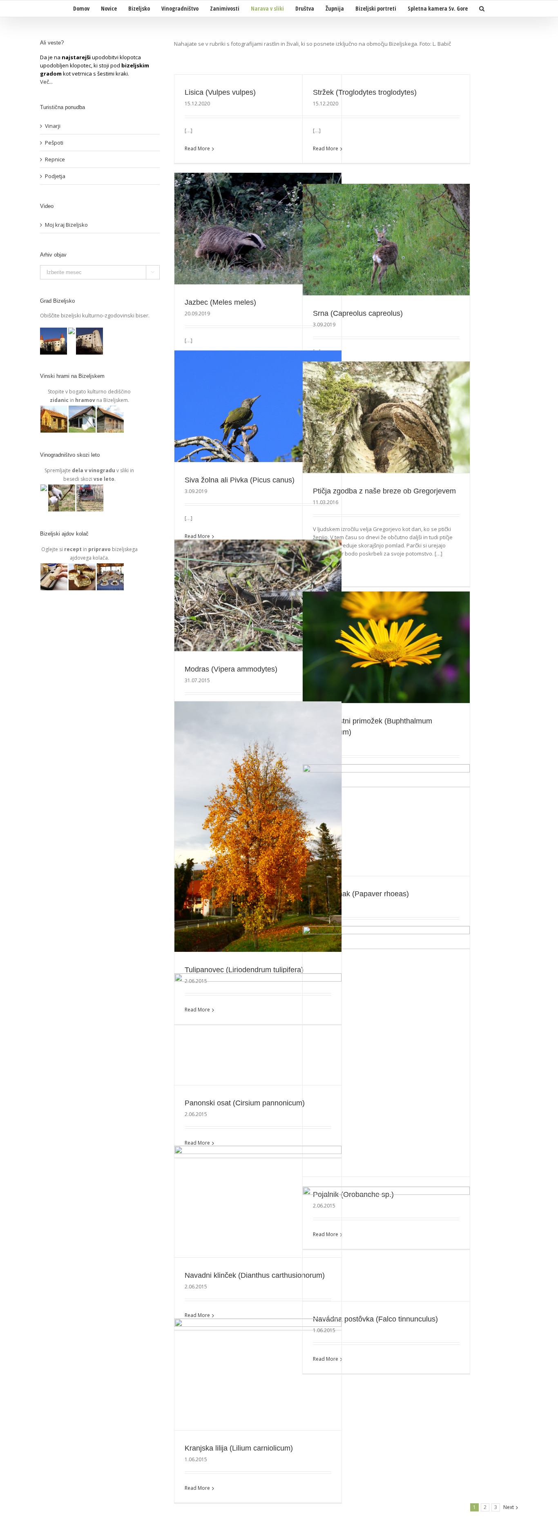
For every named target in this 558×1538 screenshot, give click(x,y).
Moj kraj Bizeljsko (66, 224)
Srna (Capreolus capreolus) (358, 313)
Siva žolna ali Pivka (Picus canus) (240, 480)
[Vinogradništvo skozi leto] (44, 488)
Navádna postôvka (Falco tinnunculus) (375, 1319)
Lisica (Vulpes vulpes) (220, 92)
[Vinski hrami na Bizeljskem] (54, 409)
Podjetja (55, 176)
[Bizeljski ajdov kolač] (54, 567)
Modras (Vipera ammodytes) (231, 669)
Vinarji (52, 125)
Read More (197, 148)
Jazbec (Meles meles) (220, 302)
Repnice (55, 159)
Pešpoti (54, 142)
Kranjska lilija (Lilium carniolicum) (239, 1448)
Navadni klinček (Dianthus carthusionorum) (255, 1275)
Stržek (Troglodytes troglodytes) (365, 92)
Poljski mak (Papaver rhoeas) (361, 894)
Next (508, 1507)
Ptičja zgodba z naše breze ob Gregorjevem (384, 491)
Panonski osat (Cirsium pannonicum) (245, 1103)
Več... (46, 81)
